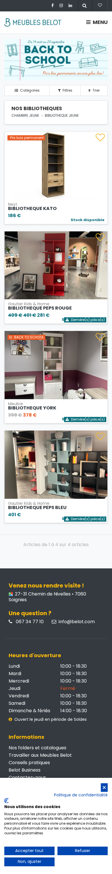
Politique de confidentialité (81, 795)
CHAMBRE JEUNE (25, 115)
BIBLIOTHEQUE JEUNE (62, 115)
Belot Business (24, 770)
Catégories (29, 90)
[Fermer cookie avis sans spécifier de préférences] (104, 787)
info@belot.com (77, 622)
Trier (96, 90)
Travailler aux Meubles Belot (40, 755)
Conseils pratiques (29, 762)
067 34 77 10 (29, 622)
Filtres (67, 90)
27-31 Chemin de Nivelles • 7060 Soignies (47, 597)
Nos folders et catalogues (37, 747)
